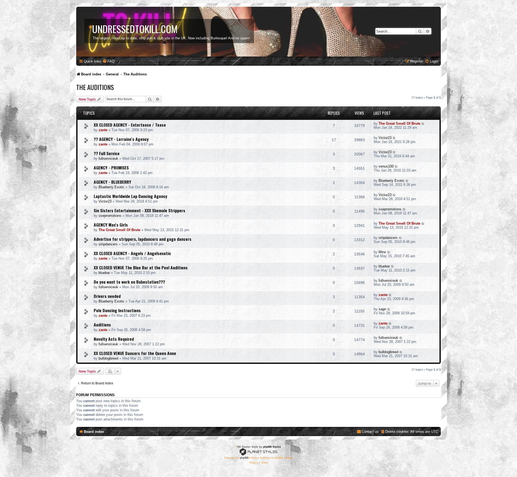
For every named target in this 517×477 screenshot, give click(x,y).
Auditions (102, 324)
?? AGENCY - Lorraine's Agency (121, 139)
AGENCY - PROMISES (111, 167)
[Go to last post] (423, 123)
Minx (382, 252)
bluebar (104, 273)
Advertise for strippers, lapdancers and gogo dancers (142, 239)
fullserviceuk (108, 158)
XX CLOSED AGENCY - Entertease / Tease (130, 124)
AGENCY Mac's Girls (111, 224)
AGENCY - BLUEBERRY (112, 182)
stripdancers (108, 244)
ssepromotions (110, 216)
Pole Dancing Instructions (117, 310)
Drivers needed (107, 296)
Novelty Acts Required (114, 339)
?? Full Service (107, 153)
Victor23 (385, 138)
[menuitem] (108, 61)
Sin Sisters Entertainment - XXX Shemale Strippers (139, 210)
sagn (382, 309)
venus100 (386, 166)
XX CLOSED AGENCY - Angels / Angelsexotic (132, 253)
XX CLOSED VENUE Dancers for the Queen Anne (135, 353)
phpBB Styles (272, 446)
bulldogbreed (108, 358)
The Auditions (95, 87)
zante (103, 130)
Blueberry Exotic (111, 187)
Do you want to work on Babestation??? (129, 281)
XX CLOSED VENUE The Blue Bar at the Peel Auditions (141, 267)
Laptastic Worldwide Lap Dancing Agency (130, 196)
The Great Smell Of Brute (399, 123)
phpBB (244, 457)
